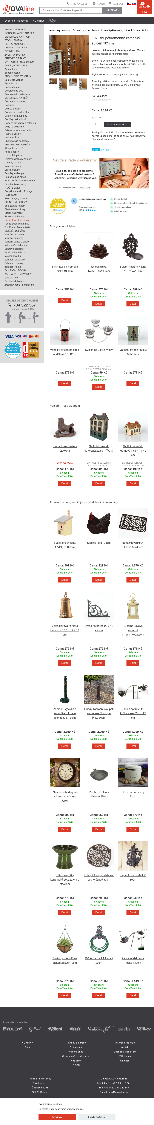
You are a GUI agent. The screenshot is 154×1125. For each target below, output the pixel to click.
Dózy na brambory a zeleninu (20, 123)
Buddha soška (12, 72)
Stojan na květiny (14, 212)
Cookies (125, 1060)
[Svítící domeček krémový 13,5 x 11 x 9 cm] (133, 442)
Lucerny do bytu (13, 162)
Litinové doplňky (13, 155)
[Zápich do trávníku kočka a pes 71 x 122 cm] (133, 705)
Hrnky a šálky (12, 137)
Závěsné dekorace (14, 281)
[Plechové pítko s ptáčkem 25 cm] (99, 788)
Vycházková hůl (13, 256)
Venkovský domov (58, 30)
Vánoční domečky (14, 238)
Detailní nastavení (96, 1117)
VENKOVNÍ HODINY (16, 29)
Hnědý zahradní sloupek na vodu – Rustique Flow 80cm (99, 713)
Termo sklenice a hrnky (17, 223)
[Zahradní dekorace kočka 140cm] (133, 954)
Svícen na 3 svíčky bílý (99, 349)
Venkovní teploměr (14, 248)
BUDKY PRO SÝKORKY (18, 76)
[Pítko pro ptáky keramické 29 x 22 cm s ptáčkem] (65, 871)
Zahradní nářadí (13, 266)
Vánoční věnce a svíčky (17, 241)
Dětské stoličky (13, 108)
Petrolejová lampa (14, 173)
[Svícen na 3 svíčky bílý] (99, 345)
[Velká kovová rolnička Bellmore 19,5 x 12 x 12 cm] (65, 621)
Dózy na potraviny (14, 126)
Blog (27, 1047)
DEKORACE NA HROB (17, 36)
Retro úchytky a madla (16, 198)
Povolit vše (57, 1117)
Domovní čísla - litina (16, 47)
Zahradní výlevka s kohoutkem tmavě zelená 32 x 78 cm (64, 713)
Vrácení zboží (76, 1051)
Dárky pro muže (13, 87)
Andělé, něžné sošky (16, 65)
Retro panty (11, 195)
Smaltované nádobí (15, 205)
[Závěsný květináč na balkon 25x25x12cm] (65, 954)
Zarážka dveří (12, 277)
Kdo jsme (76, 1060)
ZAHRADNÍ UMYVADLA (18, 274)
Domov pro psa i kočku (17, 112)
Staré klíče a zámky (15, 209)
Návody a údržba (76, 1042)
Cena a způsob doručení (76, 1056)
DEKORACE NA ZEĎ (16, 97)
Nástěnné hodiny (14, 166)
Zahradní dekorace (15, 259)
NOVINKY (39, 20)
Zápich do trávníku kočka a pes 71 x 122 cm (133, 713)
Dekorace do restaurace (17, 94)
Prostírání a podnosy (15, 184)
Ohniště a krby (12, 169)
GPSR (76, 1065)
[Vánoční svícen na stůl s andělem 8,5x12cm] (65, 345)
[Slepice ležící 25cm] (99, 538)
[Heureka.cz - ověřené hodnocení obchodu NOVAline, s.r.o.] (13, 357)
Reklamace (76, 1047)
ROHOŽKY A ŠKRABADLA (19, 33)
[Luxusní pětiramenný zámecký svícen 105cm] (69, 73)
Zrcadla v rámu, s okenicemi (19, 284)
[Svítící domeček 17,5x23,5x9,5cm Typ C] (99, 442)
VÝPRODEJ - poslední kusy (19, 62)
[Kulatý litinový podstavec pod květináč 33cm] (99, 871)
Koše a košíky (12, 151)
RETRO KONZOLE (15, 44)
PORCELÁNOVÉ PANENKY (20, 180)
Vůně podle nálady (15, 252)
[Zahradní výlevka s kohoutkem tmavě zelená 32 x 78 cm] (65, 705)
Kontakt (101, 3)
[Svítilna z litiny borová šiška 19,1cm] (65, 262)
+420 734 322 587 (80, 3)
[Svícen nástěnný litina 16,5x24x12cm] (133, 262)
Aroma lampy (12, 69)
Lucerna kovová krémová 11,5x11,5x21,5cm (133, 630)
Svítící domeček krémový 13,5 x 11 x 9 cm (133, 450)
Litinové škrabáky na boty (18, 159)
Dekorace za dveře (15, 101)
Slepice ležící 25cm (99, 542)
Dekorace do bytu (14, 90)
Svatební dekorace (15, 216)
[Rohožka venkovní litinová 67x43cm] (133, 538)
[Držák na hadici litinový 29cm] (99, 954)
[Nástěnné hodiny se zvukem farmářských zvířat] (65, 788)
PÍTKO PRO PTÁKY (15, 58)
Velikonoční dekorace (16, 245)
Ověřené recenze (125, 1042)
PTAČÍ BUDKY (12, 187)
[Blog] (52, 20)
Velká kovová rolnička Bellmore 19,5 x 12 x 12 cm (64, 630)
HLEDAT (112, 10)
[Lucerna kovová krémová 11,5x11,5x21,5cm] (133, 621)
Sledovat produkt (117, 124)
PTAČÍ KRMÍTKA (14, 40)
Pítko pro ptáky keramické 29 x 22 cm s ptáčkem (64, 879)
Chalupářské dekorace (17, 141)
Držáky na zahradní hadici (18, 130)
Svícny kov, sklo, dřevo (17, 220)
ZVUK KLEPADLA (65, 462)
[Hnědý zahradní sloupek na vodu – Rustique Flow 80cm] (99, 705)
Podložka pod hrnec (15, 177)
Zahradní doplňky (14, 263)
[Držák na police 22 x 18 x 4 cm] (99, 621)
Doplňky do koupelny (16, 115)
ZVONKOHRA (12, 51)
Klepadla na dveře (14, 148)
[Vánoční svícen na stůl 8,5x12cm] (133, 345)
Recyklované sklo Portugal (19, 191)
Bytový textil (11, 83)
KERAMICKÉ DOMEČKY (18, 144)
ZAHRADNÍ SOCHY (15, 270)
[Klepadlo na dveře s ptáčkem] (65, 442)
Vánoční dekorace (14, 234)
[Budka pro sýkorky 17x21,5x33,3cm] (65, 538)
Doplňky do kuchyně (15, 119)
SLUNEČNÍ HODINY (16, 202)
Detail (64, 300)
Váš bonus (118, 3)
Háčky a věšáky (13, 133)
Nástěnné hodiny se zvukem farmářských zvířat (64, 796)
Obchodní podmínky (125, 1051)
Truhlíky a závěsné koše (17, 227)
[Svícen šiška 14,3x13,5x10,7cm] (99, 262)
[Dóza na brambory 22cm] (133, 788)
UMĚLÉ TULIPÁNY (15, 230)
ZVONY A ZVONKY (15, 54)
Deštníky (9, 105)
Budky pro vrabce (14, 79)
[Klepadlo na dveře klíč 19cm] (133, 871)
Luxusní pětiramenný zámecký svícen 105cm (125, 30)
